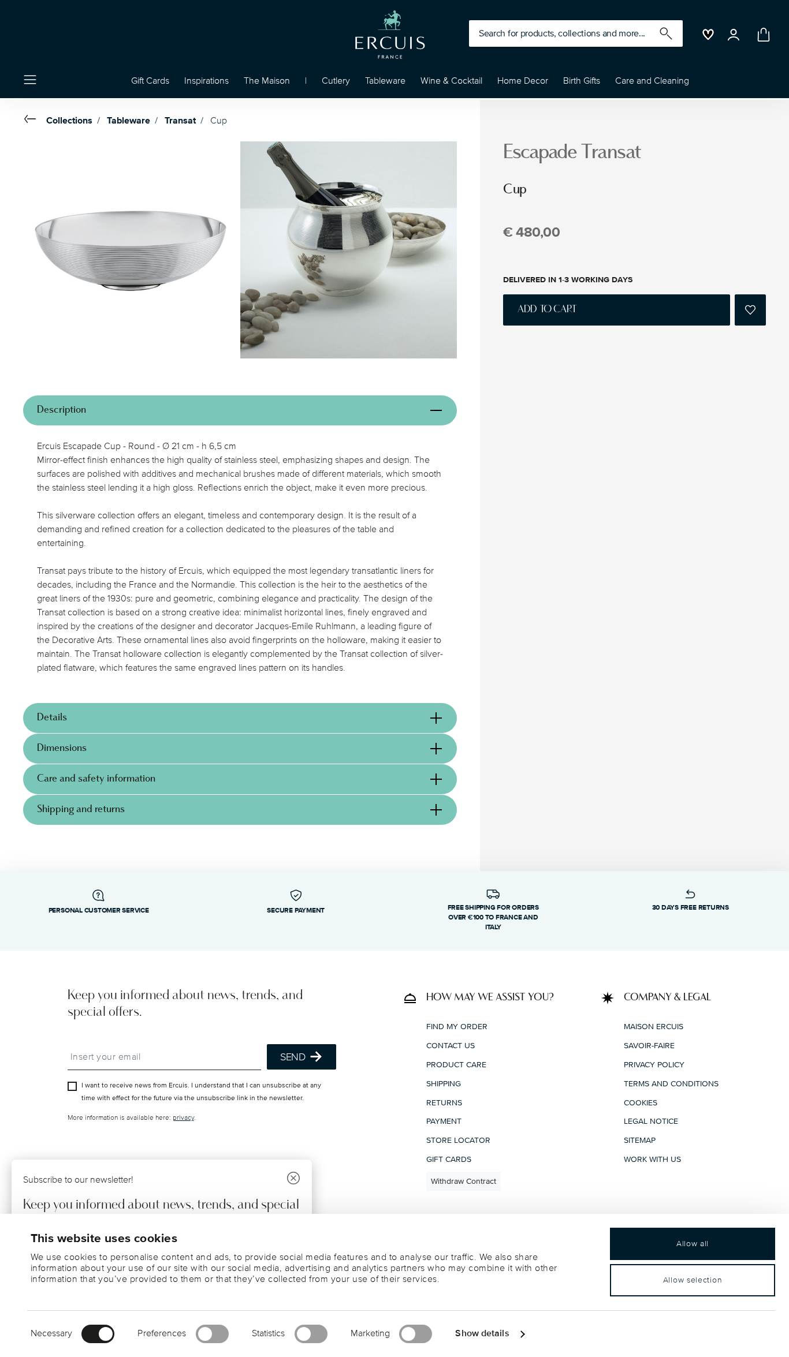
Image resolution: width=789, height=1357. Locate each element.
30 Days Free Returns (690, 907)
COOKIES (640, 1103)
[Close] (293, 1179)
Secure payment (296, 910)
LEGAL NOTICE (651, 1121)
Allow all (692, 1243)
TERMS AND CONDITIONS (671, 1084)
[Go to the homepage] (390, 34)
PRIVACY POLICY (654, 1065)
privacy (183, 1117)
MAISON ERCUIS (653, 1026)
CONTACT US (450, 1046)
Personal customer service (99, 910)
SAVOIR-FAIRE (649, 1046)
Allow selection (693, 1280)
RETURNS (444, 1103)
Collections (69, 120)
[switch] (212, 1334)
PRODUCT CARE (456, 1065)
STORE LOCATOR (458, 1140)
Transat (180, 120)
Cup (218, 120)
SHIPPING (443, 1084)
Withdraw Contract (463, 1181)
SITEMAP (640, 1140)
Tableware (128, 120)
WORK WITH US (652, 1159)
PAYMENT (444, 1121)
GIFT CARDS (448, 1159)
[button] (206, 83)
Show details (482, 1333)
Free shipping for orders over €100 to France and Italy (493, 917)
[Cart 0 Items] (761, 34)
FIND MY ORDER (456, 1026)
